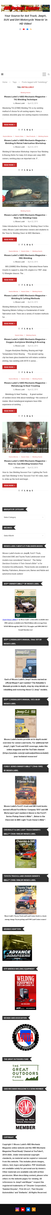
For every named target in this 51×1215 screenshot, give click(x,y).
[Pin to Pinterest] (27, 130)
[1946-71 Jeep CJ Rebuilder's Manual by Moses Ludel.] (25, 651)
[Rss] (31, 29)
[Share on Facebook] (22, 130)
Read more (9, 125)
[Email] (27, 29)
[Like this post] (19, 130)
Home (4, 82)
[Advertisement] (25, 48)
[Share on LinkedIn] (30, 130)
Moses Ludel (20, 103)
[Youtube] (24, 29)
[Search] (48, 74)
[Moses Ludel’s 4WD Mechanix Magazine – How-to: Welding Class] (25, 191)
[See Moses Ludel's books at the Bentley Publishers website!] (25, 778)
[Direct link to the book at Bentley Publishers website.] (25, 591)
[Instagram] (20, 29)
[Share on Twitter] (24, 130)
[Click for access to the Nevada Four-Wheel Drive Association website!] (25, 1025)
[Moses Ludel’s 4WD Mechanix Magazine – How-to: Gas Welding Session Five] (25, 437)
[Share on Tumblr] (32, 130)
